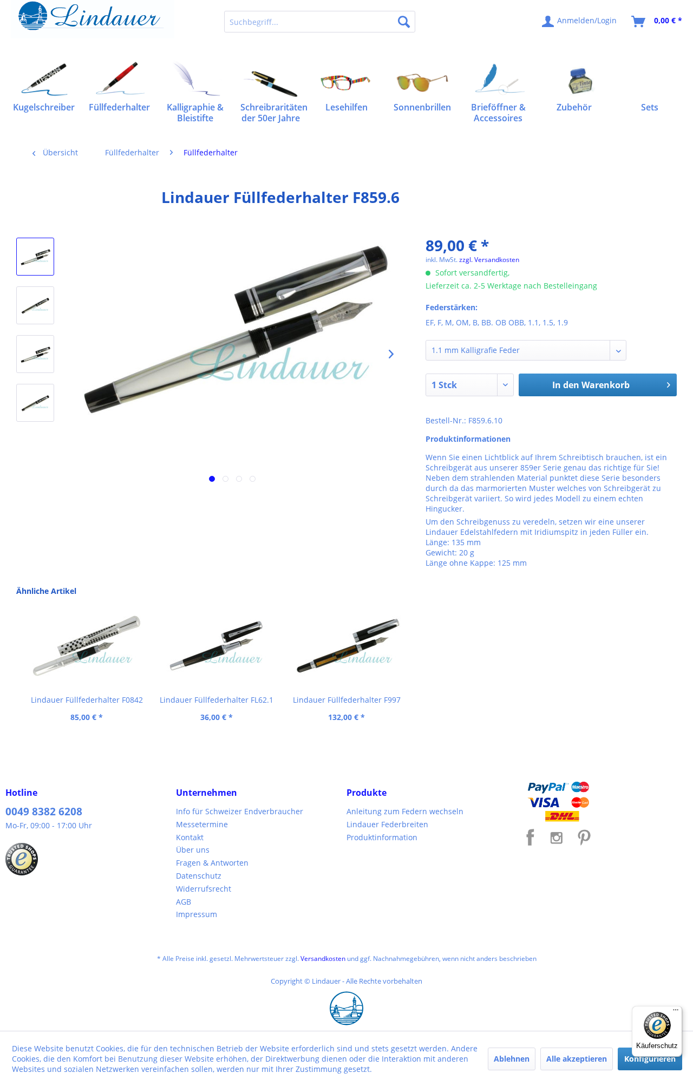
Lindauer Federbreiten (387, 824)
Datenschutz (198, 876)
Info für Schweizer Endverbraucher (239, 811)
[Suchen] (404, 21)
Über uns (193, 850)
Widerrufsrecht (203, 889)
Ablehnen (511, 1059)
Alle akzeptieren (576, 1059)
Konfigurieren (650, 1059)
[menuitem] (319, 21)
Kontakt (190, 837)
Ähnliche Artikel (46, 591)
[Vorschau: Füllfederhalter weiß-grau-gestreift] (35, 257)
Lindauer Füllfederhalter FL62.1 (216, 700)
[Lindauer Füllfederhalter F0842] (86, 646)
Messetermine (202, 824)
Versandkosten (322, 958)
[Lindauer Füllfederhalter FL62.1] (216, 646)
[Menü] (675, 1012)
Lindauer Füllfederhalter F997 (347, 700)
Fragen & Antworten (212, 863)
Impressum (196, 914)
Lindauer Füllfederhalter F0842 (87, 700)
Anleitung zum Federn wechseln (404, 811)
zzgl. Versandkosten (489, 259)
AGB (183, 902)
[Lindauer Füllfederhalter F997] (346, 646)
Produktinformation (381, 837)
